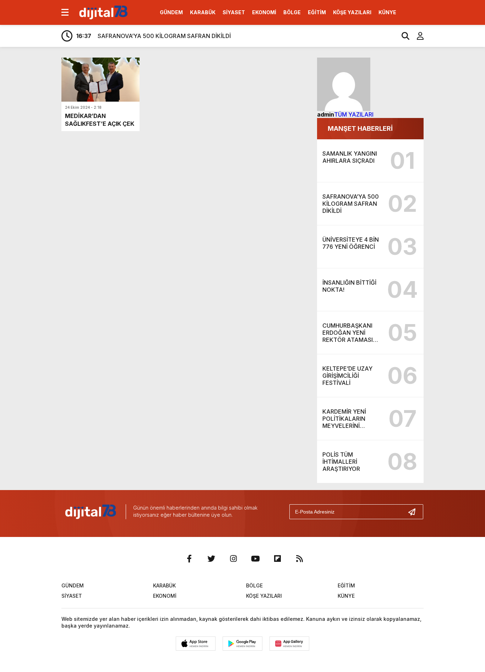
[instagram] (233, 558)
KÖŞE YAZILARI (352, 12)
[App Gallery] (289, 643)
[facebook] (189, 558)
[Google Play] (242, 643)
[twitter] (211, 558)
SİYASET (234, 12)
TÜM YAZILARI (354, 114)
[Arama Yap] (402, 36)
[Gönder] (414, 511)
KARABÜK (203, 12)
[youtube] (255, 558)
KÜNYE (387, 12)
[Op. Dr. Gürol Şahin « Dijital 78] (103, 11)
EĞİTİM (317, 12)
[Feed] (299, 558)
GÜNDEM (171, 12)
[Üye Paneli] (416, 36)
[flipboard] (277, 558)
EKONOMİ (264, 12)
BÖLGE (292, 12)
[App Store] (196, 643)
